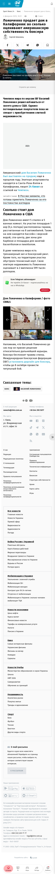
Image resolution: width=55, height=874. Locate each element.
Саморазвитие (14, 682)
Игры (32, 493)
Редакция (7, 454)
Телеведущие (8, 468)
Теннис (11, 725)
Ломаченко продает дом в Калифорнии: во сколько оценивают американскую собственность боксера (37, 11)
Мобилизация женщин (18, 587)
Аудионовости (14, 529)
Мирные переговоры (17, 552)
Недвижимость (15, 694)
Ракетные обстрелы (16, 545)
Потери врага (13, 567)
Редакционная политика (13, 459)
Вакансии (33, 476)
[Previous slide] (7, 319)
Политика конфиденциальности (12, 482)
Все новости (14, 511)
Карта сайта (34, 489)
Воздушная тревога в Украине (21, 556)
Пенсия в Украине (15, 631)
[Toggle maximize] (48, 309)
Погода (11, 533)
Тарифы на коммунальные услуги (22, 624)
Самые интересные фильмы (20, 644)
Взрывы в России (15, 563)
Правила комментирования (37, 461)
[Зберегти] (47, 45)
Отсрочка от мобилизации (19, 594)
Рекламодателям (10, 472)
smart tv (11, 795)
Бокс (19, 11)
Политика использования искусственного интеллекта (13, 489)
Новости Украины (15, 518)
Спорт (11, 714)
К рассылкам (17, 771)
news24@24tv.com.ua (12, 410)
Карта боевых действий (18, 549)
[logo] (17, 4)
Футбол (11, 721)
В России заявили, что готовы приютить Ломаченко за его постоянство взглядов (24, 199)
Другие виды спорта (16, 732)
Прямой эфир (14, 522)
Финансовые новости (17, 620)
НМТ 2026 (12, 678)
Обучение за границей (18, 685)
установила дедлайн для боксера (29, 361)
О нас (5, 450)
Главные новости (15, 514)
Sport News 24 (9, 11)
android (11, 788)
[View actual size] (42, 309)
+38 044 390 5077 (37, 410)
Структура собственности (40, 480)
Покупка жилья (14, 701)
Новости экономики (18, 609)
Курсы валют (13, 617)
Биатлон (11, 728)
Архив (32, 484)
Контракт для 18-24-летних (19, 590)
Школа (10, 674)
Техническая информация (40, 467)
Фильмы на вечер (15, 651)
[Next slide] (47, 319)
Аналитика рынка (15, 698)
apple (29, 788)
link (31, 420)
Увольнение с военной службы (21, 579)
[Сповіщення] (52, 3)
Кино (10, 640)
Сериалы (11, 658)
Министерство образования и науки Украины (28, 671)
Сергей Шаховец (16, 37)
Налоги (11, 628)
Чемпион (23, 190)
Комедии (11, 655)
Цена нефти (13, 613)
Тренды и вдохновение (18, 705)
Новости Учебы (15, 667)
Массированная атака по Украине (22, 560)
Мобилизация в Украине (20, 576)
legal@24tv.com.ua (34, 836)
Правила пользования (12, 476)
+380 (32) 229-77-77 (19, 833)
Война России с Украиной (21, 541)
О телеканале (8, 463)
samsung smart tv (29, 795)
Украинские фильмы (17, 647)
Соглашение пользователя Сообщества (40, 455)
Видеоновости (14, 525)
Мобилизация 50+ (15, 583)
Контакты (33, 471)
